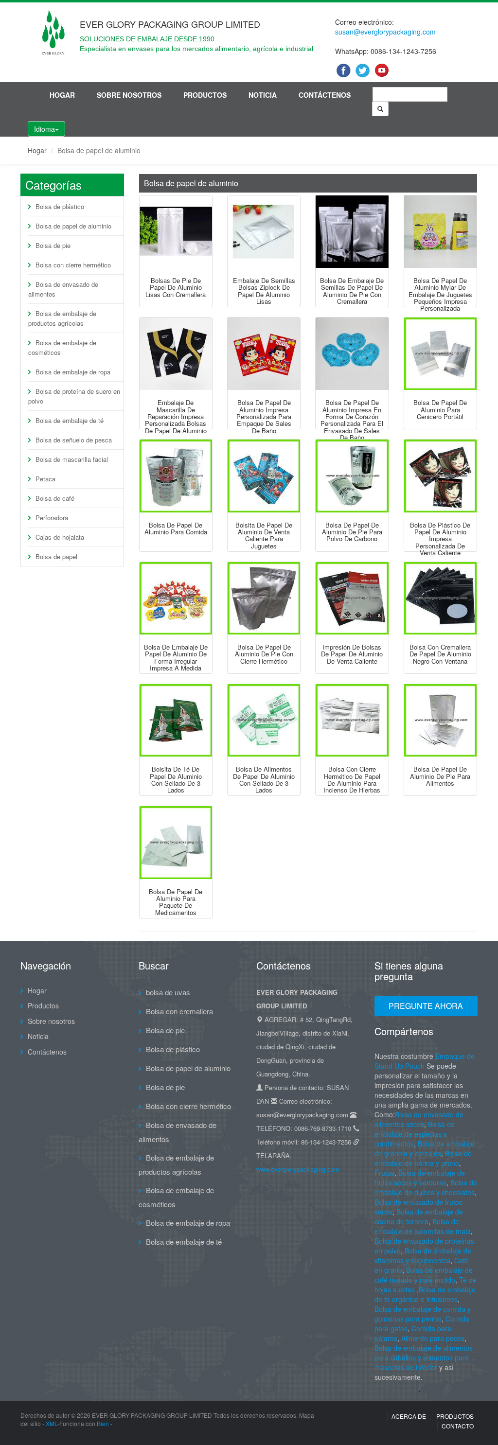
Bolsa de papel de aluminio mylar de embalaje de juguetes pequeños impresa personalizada (440, 294)
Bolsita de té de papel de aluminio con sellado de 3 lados (176, 779)
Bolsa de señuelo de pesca (74, 439)
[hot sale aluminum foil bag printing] (352, 598)
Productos (205, 95)
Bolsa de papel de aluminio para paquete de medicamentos (175, 902)
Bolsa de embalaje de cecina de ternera (418, 1216)
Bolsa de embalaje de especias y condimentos (414, 1133)
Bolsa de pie (53, 245)
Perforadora (52, 517)
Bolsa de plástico (60, 206)
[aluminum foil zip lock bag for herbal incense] (352, 720)
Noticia (263, 95)
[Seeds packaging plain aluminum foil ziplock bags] (264, 231)
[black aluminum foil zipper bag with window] (440, 598)
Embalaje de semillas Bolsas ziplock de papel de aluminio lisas (264, 291)
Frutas (384, 1173)
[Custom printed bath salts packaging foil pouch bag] (264, 353)
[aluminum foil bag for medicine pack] (176, 842)
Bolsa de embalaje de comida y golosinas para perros (422, 1313)
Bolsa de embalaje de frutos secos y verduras (419, 1177)
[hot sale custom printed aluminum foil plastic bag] (440, 476)
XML (51, 1423)
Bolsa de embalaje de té (70, 420)
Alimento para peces (432, 1338)
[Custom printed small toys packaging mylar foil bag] (440, 231)
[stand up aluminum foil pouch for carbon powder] (352, 476)
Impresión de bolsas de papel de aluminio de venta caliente (352, 654)
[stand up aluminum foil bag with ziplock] (264, 598)
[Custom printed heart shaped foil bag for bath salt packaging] (352, 353)
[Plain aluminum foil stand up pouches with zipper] (176, 231)
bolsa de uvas (168, 992)
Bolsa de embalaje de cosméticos (62, 347)
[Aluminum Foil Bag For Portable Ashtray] (440, 353)
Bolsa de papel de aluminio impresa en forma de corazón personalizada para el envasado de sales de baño (351, 419)
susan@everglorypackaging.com (385, 31)
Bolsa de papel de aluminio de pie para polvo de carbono (352, 532)
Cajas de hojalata (60, 537)
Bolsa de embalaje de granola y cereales (424, 1148)
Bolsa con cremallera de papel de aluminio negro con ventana (440, 654)
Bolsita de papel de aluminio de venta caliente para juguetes (263, 535)
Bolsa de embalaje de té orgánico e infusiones (425, 1294)
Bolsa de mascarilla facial (72, 459)
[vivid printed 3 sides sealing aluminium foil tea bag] (176, 720)
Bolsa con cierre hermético (73, 264)
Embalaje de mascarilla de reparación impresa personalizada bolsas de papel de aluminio (176, 416)
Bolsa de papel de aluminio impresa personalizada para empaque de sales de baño (263, 416)
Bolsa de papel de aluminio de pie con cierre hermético (264, 654)
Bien (103, 1423)
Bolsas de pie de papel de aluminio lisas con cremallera (175, 287)
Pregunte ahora (426, 1005)
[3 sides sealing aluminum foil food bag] (264, 720)
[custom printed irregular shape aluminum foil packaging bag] (176, 598)
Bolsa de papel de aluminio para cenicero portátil (440, 409)
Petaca (45, 478)
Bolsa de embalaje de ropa (73, 371)
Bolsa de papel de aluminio (73, 225)
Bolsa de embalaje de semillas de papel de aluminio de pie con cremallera (352, 291)
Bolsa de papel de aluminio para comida (175, 528)
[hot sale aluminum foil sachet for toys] (264, 476)
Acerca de (408, 1416)
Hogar (62, 95)
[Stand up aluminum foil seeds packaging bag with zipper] (352, 231)
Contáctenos (325, 95)
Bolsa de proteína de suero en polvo (74, 396)
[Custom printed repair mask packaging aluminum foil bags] (176, 353)
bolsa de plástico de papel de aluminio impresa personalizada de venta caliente (440, 538)
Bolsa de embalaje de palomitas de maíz (422, 1226)
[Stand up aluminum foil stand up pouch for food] (176, 476)
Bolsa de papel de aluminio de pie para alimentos (440, 776)
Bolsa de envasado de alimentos (63, 289)
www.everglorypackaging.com (297, 1169)
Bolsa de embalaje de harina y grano (423, 1158)
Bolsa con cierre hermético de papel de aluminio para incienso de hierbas (351, 779)
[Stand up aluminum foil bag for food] (440, 720)
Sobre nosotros (129, 95)
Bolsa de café (55, 498)
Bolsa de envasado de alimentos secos (418, 1119)
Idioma (44, 129)
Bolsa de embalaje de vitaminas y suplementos (422, 1255)
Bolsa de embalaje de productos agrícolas (62, 318)
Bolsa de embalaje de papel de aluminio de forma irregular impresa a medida (176, 657)
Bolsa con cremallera (179, 1011)
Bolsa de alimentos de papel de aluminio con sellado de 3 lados (264, 779)
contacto (458, 1426)
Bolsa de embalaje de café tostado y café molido (423, 1275)
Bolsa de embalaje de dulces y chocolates (425, 1187)
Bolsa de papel (56, 556)
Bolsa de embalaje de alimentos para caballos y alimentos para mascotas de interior (423, 1357)
